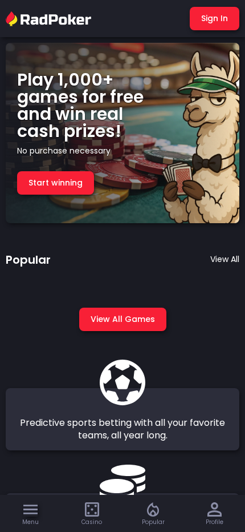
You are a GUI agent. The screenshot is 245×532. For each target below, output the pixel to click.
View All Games (123, 319)
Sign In (214, 18)
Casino (91, 522)
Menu (30, 522)
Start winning (55, 182)
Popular (153, 522)
